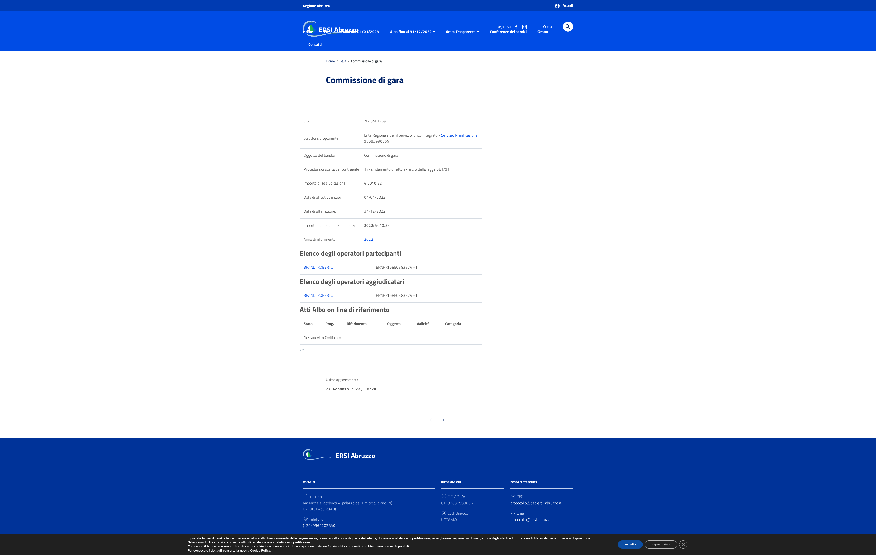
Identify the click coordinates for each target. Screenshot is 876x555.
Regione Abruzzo (316, 5)
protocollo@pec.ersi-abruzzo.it (535, 503)
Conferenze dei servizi (508, 32)
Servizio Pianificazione (459, 135)
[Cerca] (568, 27)
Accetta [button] (630, 544)
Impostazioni (661, 544)
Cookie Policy (260, 550)
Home (308, 32)
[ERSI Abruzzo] (317, 454)
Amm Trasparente (461, 32)
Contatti (315, 44)
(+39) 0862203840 (319, 526)
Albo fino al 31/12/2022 (411, 32)
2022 (368, 239)
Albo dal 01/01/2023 (361, 32)
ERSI (328, 32)
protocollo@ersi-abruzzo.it (532, 520)
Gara (343, 61)
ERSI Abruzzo (355, 455)
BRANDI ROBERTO (318, 267)
